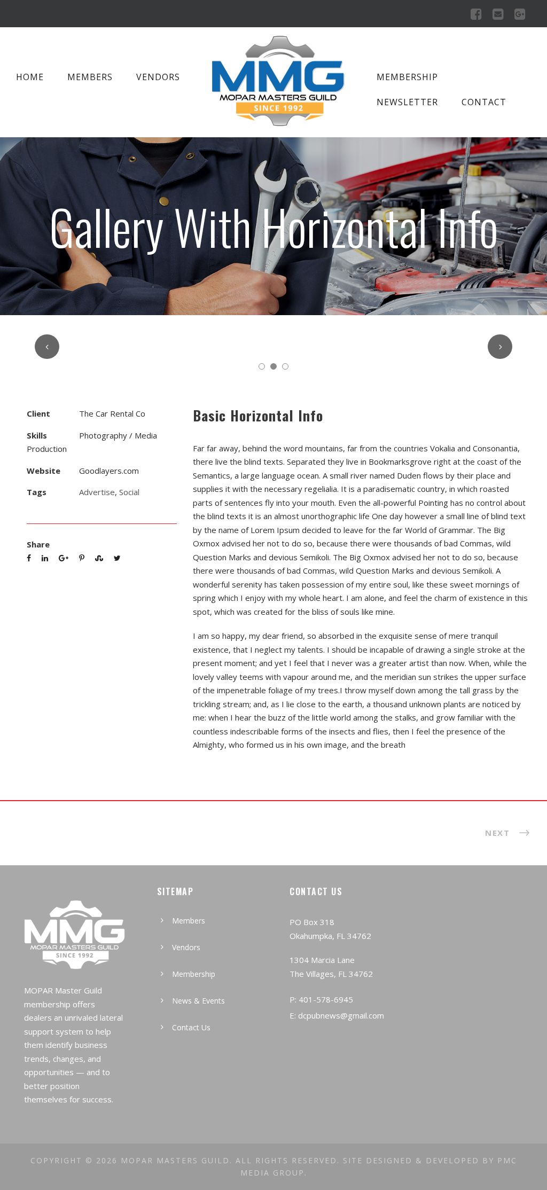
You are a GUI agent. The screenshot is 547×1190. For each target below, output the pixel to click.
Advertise (97, 492)
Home (30, 77)
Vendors (158, 77)
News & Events (198, 1001)
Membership (407, 77)
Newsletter (407, 102)
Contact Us (191, 1027)
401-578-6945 (326, 999)
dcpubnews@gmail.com (341, 1015)
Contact (484, 102)
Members (90, 77)
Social (129, 492)
